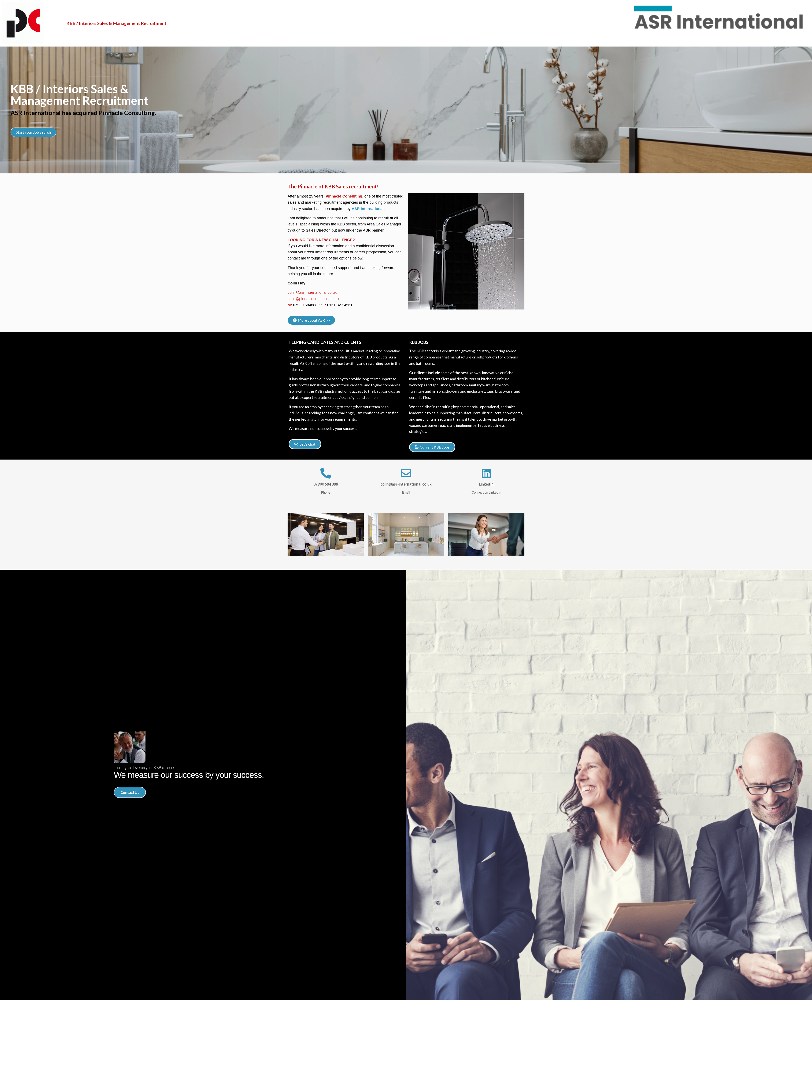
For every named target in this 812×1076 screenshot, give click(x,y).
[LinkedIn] (486, 473)
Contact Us (130, 792)
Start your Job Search (33, 132)
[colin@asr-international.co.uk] (406, 473)
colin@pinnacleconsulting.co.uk (314, 299)
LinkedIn (486, 484)
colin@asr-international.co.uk (312, 292)
